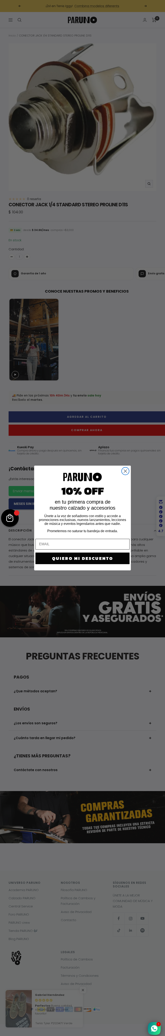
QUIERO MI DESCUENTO (82, 558)
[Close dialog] (125, 471)
